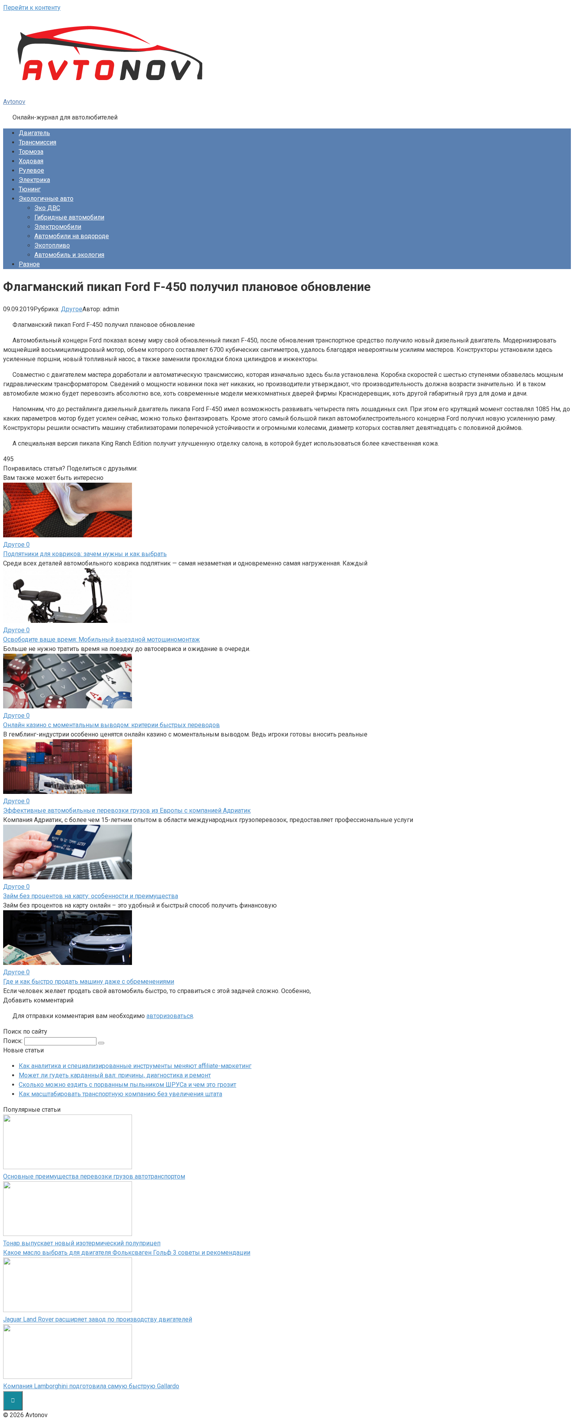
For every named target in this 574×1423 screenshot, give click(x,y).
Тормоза (31, 151)
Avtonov (14, 101)
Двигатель (34, 133)
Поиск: (13, 1041)
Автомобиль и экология (69, 255)
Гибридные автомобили (69, 217)
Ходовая (31, 161)
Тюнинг (30, 189)
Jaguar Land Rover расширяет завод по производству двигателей (97, 1319)
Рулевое (31, 170)
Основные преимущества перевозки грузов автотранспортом (94, 1176)
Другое (71, 309)
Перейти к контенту (32, 7)
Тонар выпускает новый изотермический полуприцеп (81, 1243)
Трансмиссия (37, 142)
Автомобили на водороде (71, 236)
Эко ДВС (47, 208)
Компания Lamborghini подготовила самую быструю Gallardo (91, 1386)
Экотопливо (52, 245)
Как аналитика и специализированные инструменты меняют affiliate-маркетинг (135, 1066)
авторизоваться (169, 1016)
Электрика (34, 180)
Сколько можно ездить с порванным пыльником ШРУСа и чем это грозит (127, 1084)
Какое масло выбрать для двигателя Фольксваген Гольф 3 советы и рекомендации (126, 1252)
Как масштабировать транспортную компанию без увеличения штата (120, 1094)
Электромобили (57, 226)
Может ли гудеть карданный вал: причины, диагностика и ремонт (115, 1075)
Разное (29, 264)
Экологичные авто (46, 198)
